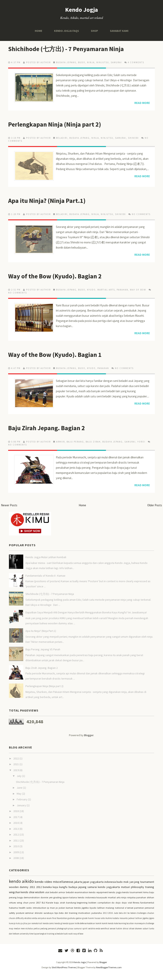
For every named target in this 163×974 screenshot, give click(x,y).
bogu (20, 897)
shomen (138, 928)
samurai (116, 62)
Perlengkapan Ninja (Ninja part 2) (54, 124)
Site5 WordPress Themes (64, 967)
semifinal (105, 928)
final (54, 918)
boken (133, 913)
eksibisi (28, 918)
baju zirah (93, 441)
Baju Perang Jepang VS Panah (42, 649)
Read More (142, 103)
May (19, 793)
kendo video (43, 881)
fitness (136, 902)
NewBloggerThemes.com (109, 967)
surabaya (48, 912)
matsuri (125, 887)
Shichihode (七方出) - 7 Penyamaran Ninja (66, 49)
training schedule (55, 933)
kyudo (91, 289)
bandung (71, 902)
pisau (70, 928)
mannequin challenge (144, 923)
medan (17, 928)
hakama (13, 907)
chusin (12, 918)
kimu (146, 892)
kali (40, 923)
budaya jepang (66, 62)
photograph (62, 928)
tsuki (65, 933)
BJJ (43, 902)
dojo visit (127, 902)
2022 (16, 758)
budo (81, 62)
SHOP (94, 31)
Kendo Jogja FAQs (66, 31)
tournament (147, 882)
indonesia (110, 882)
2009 (16, 852)
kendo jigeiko (81, 907)
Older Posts (154, 505)
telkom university (21, 933)
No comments (141, 214)
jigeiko (145, 918)
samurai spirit (80, 928)
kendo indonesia (87, 897)
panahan (122, 289)
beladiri (62, 138)
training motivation (79, 912)
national (119, 907)
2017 (16, 817)
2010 (16, 846)
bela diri (123, 913)
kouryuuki (101, 897)
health (22, 907)
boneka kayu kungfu (55, 887)
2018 (16, 811)
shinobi (133, 138)
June (20, 787)
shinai (125, 928)
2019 (16, 770)
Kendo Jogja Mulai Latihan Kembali (45, 557)
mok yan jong (131, 882)
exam (49, 918)
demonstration (32, 897)
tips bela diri (61, 912)
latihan (101, 907)
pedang (43, 928)
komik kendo (108, 923)
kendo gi (58, 923)
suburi (145, 928)
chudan (150, 913)
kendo (15, 881)
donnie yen (47, 897)
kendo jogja (115, 892)
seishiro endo (94, 928)
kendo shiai (27, 892)
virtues (12, 902)
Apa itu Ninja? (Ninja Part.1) (46, 201)
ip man (51, 907)
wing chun (22, 902)
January (22, 805)
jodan (62, 907)
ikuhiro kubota (112, 918)
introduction (39, 907)
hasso (97, 918)
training (149, 887)
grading (57, 897)
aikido (28, 881)
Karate (49, 902)
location (130, 923)
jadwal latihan (135, 918)
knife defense (81, 923)
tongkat (43, 933)
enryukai (42, 918)
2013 (16, 829)
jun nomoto (33, 923)
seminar (29, 912)
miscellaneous (63, 881)
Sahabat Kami (119, 31)
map (11, 928)
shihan (150, 897)
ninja (91, 62)
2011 (16, 840)
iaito (103, 918)
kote (116, 923)
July (19, 776)
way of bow (138, 289)
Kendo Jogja (81, 9)
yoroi (141, 441)
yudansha (96, 912)
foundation (62, 918)
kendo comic (48, 923)
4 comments (136, 62)
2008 (16, 858)
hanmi (91, 918)
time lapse (34, 933)
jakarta (78, 882)
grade (84, 918)
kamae (69, 907)
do (113, 902)
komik (98, 923)
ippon (65, 897)
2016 (16, 823)
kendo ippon (68, 923)
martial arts (106, 289)
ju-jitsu (24, 923)
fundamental (147, 902)
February (22, 799)
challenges (141, 913)
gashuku (72, 918)
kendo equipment (98, 892)
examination (81, 892)
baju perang (75, 441)
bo (128, 913)
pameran (139, 907)
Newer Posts (9, 505)
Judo (116, 913)
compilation (104, 902)
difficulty (20, 918)
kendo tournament (132, 892)
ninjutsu (102, 62)
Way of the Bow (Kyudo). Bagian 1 (55, 355)
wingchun (14, 892)
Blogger (88, 735)
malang (110, 907)
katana (73, 897)
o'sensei (129, 907)
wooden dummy (18, 887)
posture (20, 912)
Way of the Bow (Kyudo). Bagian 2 (55, 276)
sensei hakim (116, 928)
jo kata (17, 923)
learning (122, 923)
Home (38, 31)
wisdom (39, 892)
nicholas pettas (32, 928)
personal (52, 928)
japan (86, 882)
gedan (79, 918)
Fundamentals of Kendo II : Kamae (45, 575)
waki (70, 933)
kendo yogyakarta (109, 887)
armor (60, 441)
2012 (16, 834)
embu (34, 918)
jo (57, 907)
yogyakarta (97, 882)
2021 (16, 764)
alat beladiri (51, 892)
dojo (118, 902)
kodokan (91, 923)
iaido (29, 907)
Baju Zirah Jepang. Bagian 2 (46, 428)
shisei (131, 928)
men (23, 928)
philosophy (137, 887)
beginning (82, 902)
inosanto (124, 918)
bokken (92, 902)
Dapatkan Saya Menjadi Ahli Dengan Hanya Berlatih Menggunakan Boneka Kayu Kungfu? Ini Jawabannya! (86, 612)
